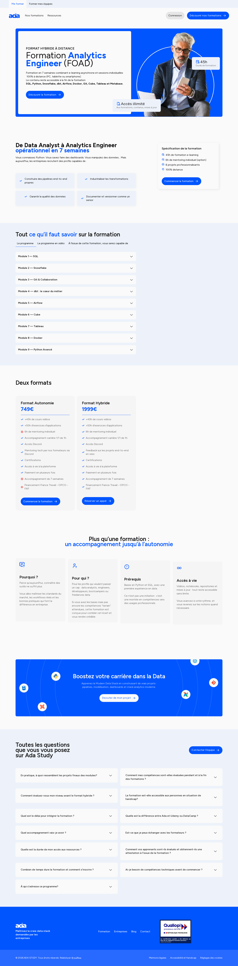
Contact (145, 931)
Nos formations (34, 15)
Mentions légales (157, 957)
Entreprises (120, 931)
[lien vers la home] (14, 15)
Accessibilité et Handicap (183, 957)
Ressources (54, 15)
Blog (133, 931)
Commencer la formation (37, 501)
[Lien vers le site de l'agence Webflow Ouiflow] (76, 958)
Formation (104, 931)
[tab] (26, 244)
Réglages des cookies (211, 957)
